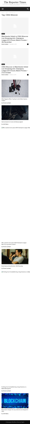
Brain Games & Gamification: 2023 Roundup (12, 266)
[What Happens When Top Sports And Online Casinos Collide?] (15, 89)
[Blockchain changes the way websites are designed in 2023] (15, 401)
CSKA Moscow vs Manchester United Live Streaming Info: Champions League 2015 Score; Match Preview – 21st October (15, 70)
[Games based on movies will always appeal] (15, 112)
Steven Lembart (5, 44)
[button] (2, 9)
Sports (3, 33)
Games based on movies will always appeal (12, 121)
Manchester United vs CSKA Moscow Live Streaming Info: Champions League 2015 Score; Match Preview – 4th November (15, 39)
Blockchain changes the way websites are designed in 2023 (15, 410)
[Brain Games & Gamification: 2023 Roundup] (15, 257)
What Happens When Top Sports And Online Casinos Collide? (14, 99)
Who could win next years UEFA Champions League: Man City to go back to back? (14, 243)
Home (3, 12)
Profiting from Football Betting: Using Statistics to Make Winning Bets (14, 387)
